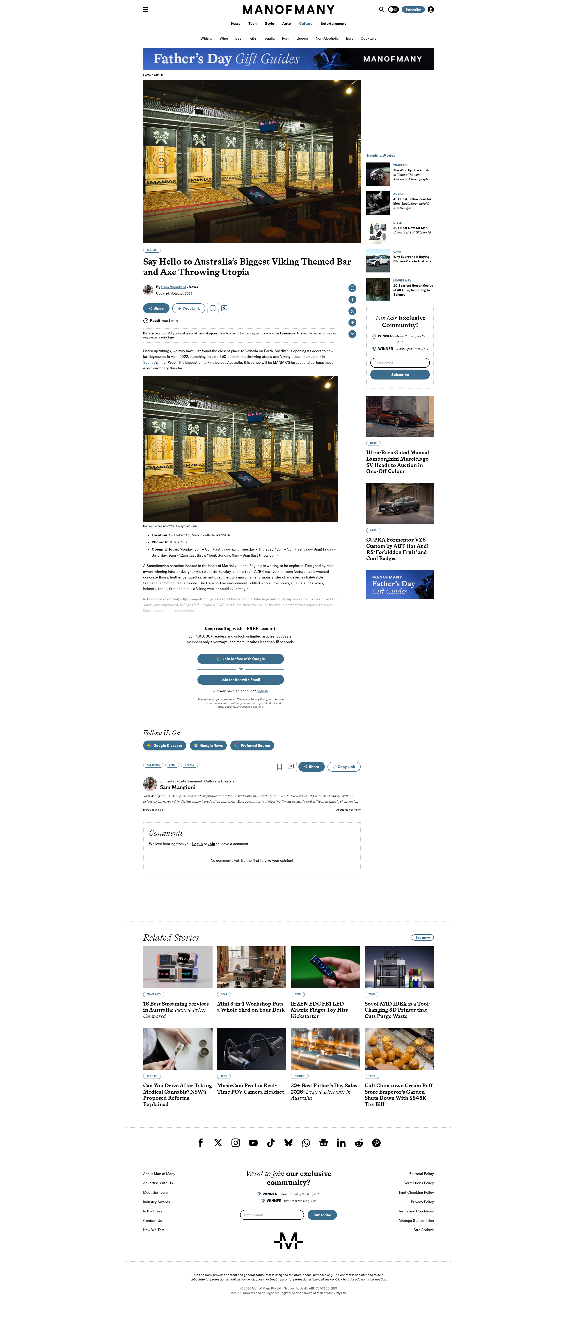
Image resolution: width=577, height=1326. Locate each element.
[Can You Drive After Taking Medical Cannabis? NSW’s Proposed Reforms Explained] (178, 1049)
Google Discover (167, 745)
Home (147, 75)
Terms (241, 699)
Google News (211, 745)
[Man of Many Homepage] (288, 9)
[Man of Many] (288, 1240)
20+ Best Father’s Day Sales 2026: (324, 1091)
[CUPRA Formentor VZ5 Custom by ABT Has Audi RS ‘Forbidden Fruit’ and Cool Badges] (400, 503)
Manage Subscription (416, 1220)
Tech (252, 23)
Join (211, 843)
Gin (253, 38)
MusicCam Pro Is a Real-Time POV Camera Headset (250, 1088)
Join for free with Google (244, 658)
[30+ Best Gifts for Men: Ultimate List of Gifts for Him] (378, 232)
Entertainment (333, 23)
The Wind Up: (412, 174)
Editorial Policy (421, 1173)
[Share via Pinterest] (355, 228)
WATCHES (400, 165)
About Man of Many (348, 809)
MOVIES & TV (402, 280)
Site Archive (424, 1230)
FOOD (372, 1076)
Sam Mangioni (173, 287)
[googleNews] (323, 1143)
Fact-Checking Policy (416, 1192)
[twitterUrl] (218, 1143)
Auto (286, 23)
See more (423, 937)
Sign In (262, 691)
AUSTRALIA (153, 765)
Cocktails (368, 38)
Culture (305, 23)
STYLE (397, 222)
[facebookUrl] (200, 1143)
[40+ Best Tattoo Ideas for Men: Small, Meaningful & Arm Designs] (378, 203)
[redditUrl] (359, 1143)
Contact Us (152, 1220)
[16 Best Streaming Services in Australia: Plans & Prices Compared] (178, 967)
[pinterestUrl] (376, 1143)
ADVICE (398, 194)
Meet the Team (155, 1192)
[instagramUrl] (235, 1143)
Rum (285, 38)
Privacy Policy (259, 699)
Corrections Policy (418, 1183)
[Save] (213, 308)
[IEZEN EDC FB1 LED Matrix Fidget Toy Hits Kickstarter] (325, 967)
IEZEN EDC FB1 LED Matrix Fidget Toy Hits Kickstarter (319, 1009)
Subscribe (413, 9)
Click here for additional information (360, 1279)
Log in (197, 843)
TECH (372, 994)
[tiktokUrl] (271, 1143)
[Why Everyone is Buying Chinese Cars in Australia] (378, 260)
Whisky (207, 38)
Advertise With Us (158, 1183)
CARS (397, 251)
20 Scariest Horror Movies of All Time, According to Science (413, 290)
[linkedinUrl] (341, 1143)
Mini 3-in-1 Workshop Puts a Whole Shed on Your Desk (251, 1006)
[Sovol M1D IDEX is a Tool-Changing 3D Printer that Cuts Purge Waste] (399, 967)
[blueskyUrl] (288, 1143)
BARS (172, 765)
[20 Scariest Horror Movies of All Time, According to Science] (378, 289)
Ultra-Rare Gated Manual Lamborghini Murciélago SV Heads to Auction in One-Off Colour (397, 461)
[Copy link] (355, 237)
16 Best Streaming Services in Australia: (176, 1009)
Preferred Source (255, 745)
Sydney (149, 362)
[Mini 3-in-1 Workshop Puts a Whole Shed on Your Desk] (251, 967)
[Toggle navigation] (147, 9)
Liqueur (302, 38)
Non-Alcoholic (327, 38)
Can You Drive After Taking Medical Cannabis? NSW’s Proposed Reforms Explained (177, 1094)
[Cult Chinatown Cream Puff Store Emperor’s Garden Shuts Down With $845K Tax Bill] (399, 1049)
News (235, 23)
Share (158, 308)
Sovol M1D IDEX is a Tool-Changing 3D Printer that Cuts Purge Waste (397, 1009)
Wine (224, 38)
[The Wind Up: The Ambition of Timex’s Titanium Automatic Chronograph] (378, 174)
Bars (349, 38)
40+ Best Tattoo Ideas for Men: (412, 203)
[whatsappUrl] (306, 1143)
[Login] (431, 9)
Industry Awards (156, 1202)
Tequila (269, 38)
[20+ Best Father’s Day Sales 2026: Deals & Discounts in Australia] (325, 1049)
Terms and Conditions (416, 1211)
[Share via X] (355, 218)
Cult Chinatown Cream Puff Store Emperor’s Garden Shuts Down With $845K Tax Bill (399, 1094)
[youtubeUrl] (253, 1143)
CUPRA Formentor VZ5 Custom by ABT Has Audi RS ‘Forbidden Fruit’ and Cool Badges (397, 549)
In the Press (153, 1211)
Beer (239, 38)
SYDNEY (189, 765)
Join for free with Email (240, 679)
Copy (191, 308)
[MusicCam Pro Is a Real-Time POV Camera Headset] (251, 1049)
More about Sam (153, 809)
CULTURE (152, 250)
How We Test (154, 1230)
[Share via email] (352, 334)
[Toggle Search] (382, 9)
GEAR (224, 994)
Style (269, 23)
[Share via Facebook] (355, 208)
